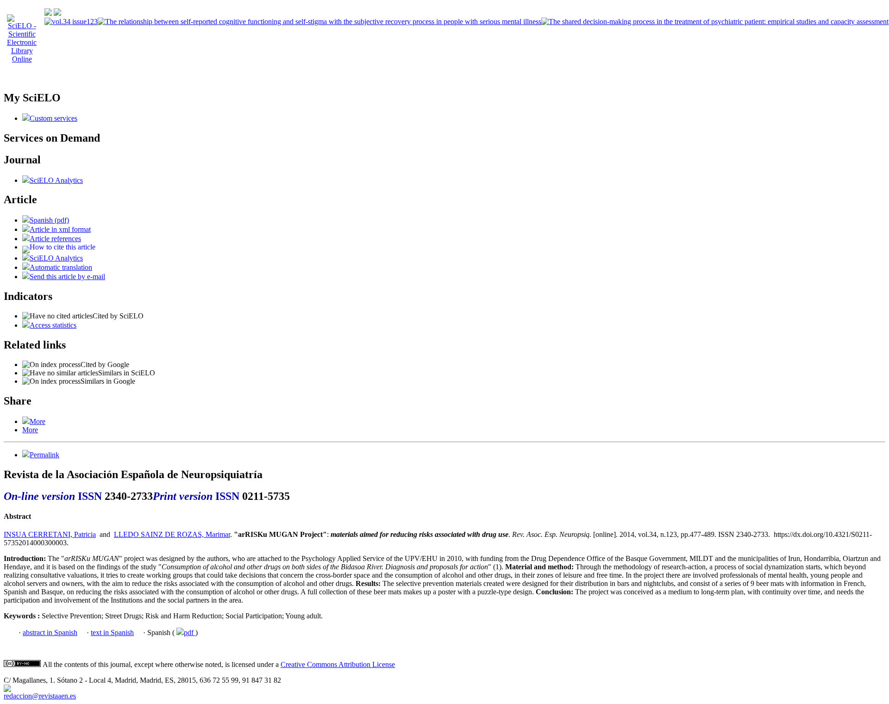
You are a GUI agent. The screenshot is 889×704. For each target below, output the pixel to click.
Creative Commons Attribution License (338, 664)
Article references (55, 239)
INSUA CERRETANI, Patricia (50, 534)
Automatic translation (61, 267)
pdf (189, 632)
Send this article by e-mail (67, 276)
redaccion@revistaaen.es (40, 696)
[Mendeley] (26, 421)
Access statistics (53, 325)
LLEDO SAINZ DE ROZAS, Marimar (172, 534)
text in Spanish (112, 632)
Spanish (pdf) (49, 220)
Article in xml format (60, 229)
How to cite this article (62, 247)
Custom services (53, 118)
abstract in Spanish (50, 632)
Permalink (44, 455)
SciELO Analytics (56, 180)
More (37, 421)
